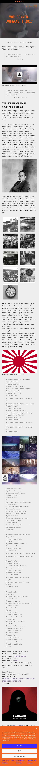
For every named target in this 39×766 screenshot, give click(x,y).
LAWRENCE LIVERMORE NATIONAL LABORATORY (18, 679)
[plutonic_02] (10, 258)
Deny (19, 751)
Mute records (17, 725)
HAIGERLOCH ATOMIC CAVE (11, 681)
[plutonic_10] (27, 258)
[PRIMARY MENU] (35, 6)
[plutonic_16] (10, 241)
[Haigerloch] (10, 275)
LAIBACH (16, 661)
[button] (36, 728)
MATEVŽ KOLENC (20, 656)
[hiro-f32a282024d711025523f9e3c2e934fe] (10, 292)
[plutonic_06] (10, 224)
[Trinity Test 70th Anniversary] (27, 275)
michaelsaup (28, 42)
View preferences (19, 756)
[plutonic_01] (27, 241)
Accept (19, 746)
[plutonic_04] (27, 224)
